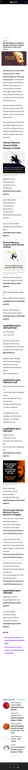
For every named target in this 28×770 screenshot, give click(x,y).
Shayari (8, 37)
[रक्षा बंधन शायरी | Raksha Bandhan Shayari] (6, 705)
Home (4, 37)
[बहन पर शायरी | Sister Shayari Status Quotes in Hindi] (6, 747)
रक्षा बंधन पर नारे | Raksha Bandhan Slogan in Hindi (17, 718)
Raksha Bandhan (16, 702)
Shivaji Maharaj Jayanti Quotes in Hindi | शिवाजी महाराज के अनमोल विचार (14, 650)
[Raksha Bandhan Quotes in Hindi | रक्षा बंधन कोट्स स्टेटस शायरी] (6, 726)
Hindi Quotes (15, 713)
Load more (13, 755)
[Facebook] (10, 767)
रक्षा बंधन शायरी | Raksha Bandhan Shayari (17, 707)
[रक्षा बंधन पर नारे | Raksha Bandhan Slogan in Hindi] (6, 716)
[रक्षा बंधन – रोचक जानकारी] (6, 739)
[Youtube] (18, 767)
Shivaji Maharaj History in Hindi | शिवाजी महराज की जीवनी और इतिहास (15, 640)
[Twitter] (14, 767)
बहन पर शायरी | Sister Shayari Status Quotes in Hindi (18, 749)
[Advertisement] (14, 20)
